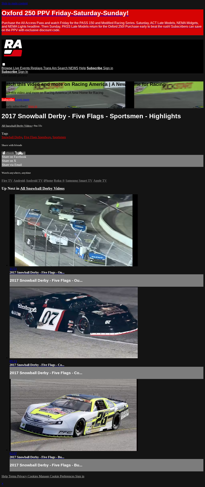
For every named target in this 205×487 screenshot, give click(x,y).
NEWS (73, 68)
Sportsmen (59, 137)
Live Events (22, 68)
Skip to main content (15, 3)
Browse (7, 68)
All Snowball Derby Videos (17, 125)
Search (62, 68)
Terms (13, 476)
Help (82, 68)
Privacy (22, 476)
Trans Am (50, 68)
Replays (37, 68)
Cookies (33, 476)
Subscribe (8, 99)
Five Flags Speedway (37, 137)
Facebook (8, 153)
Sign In (23, 71)
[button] (3, 64)
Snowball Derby (12, 137)
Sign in (108, 68)
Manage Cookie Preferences (57, 476)
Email (21, 153)
